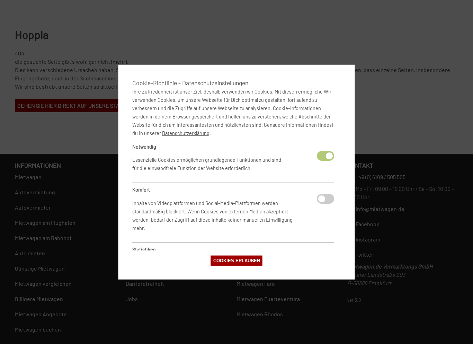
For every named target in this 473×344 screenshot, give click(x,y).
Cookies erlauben (236, 260)
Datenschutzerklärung (185, 133)
